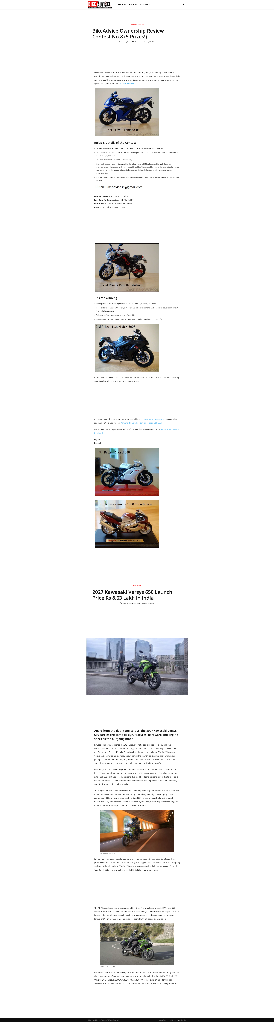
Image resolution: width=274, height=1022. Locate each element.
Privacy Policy (163, 1020)
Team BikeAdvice (133, 42)
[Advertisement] (137, 16)
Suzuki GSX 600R (154, 423)
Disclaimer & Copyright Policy (177, 1020)
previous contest (126, 83)
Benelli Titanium (139, 423)
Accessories (145, 4)
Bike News (122, 4)
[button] (183, 4)
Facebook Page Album (154, 419)
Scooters (133, 4)
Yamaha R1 (126, 423)
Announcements (137, 24)
